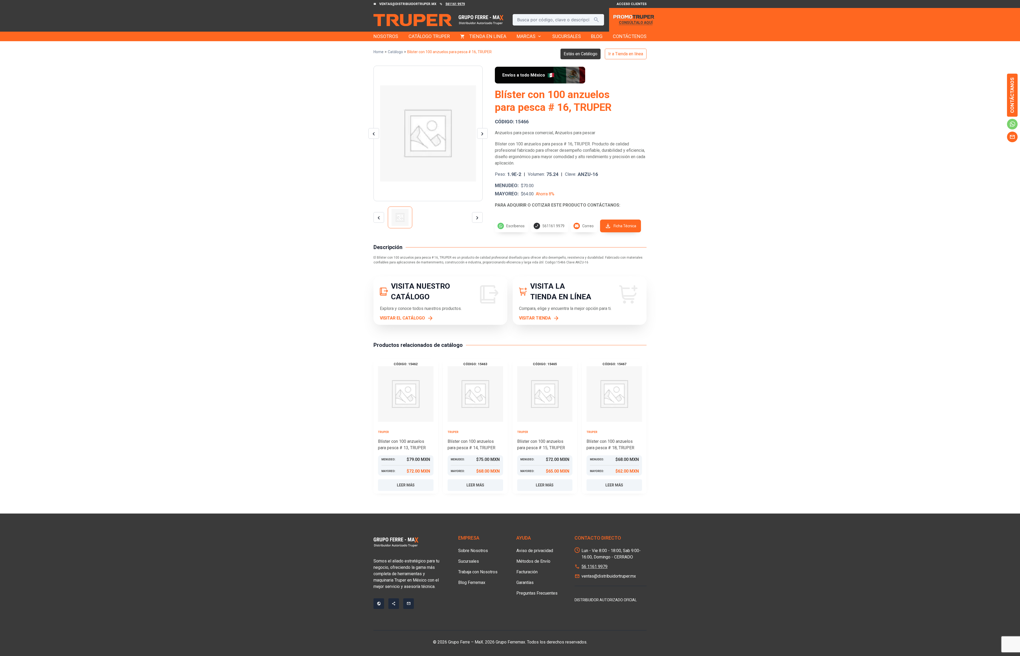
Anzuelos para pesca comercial (524, 132)
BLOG (596, 36)
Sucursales (468, 561)
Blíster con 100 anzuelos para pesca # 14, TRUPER (471, 444)
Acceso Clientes (632, 4)
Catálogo (395, 52)
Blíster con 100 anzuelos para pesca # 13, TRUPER (402, 444)
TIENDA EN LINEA (487, 36)
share (394, 603)
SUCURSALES (566, 36)
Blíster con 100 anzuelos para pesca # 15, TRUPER (541, 444)
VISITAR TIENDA (535, 318)
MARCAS (529, 36)
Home (378, 52)
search (596, 19)
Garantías (525, 582)
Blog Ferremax (471, 582)
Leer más (406, 485)
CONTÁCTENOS (630, 36)
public (379, 603)
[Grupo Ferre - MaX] (412, 20)
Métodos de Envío (533, 561)
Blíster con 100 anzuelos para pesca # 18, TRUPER (610, 444)
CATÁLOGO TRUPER (429, 36)
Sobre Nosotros (473, 550)
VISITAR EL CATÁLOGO (402, 318)
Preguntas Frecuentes (537, 593)
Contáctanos (1012, 95)
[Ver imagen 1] (400, 217)
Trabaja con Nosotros (478, 571)
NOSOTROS (385, 36)
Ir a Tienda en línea (625, 53)
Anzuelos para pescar (575, 132)
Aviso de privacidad (534, 550)
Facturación (527, 571)
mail (1012, 136)
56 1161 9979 (594, 566)
